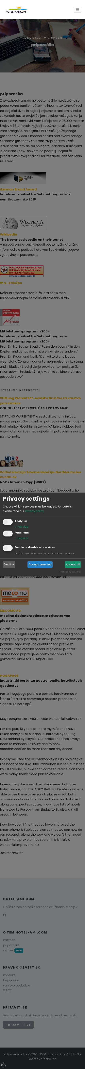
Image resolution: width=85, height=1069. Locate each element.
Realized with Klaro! (70, 571)
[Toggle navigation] (77, 10)
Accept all (73, 564)
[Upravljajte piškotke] (4, 1065)
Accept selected (40, 564)
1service (21, 527)
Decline (9, 564)
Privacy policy (34, 511)
